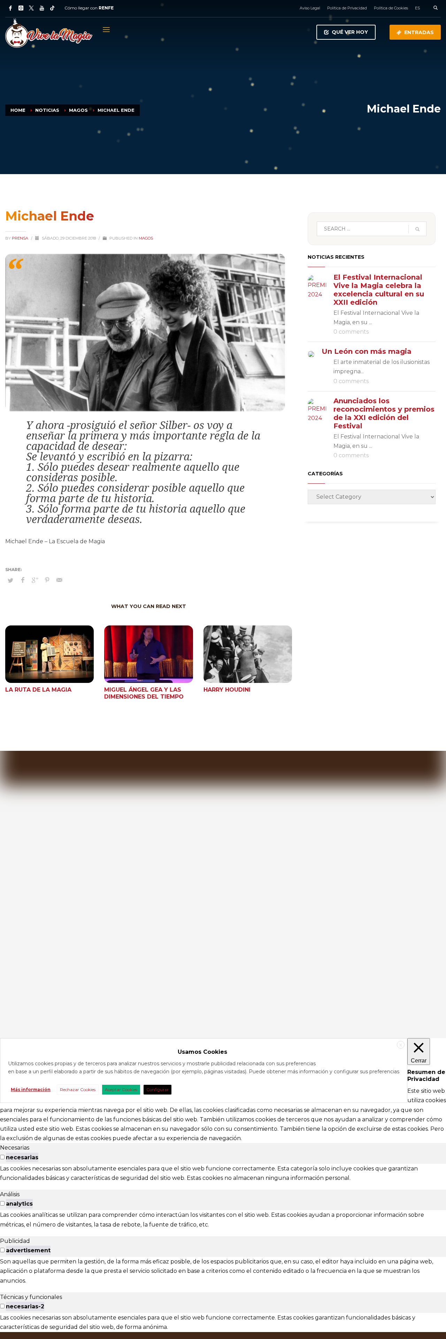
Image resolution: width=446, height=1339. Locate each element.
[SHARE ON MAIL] (59, 580)
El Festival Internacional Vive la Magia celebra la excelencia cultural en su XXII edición (378, 289)
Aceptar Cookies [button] (121, 1089)
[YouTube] (42, 8)
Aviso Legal (310, 8)
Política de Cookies (391, 8)
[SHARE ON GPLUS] (35, 580)
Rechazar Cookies (77, 1089)
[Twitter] (31, 8)
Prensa (20, 238)
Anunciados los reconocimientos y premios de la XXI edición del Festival (384, 413)
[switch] (2, 1157)
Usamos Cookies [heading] (202, 1052)
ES (417, 8)
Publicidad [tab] (15, 1241)
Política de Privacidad (347, 8)
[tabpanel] (223, 1173)
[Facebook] (10, 8)
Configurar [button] (157, 1089)
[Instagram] (21, 8)
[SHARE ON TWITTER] (10, 580)
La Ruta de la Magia (38, 689)
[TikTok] (52, 8)
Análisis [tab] (10, 1194)
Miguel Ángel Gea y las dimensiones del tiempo (144, 693)
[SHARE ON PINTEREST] (47, 580)
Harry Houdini (227, 689)
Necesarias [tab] (14, 1147)
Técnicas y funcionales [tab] (31, 1297)
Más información (31, 1089)
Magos (146, 238)
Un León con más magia (367, 351)
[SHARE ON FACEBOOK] (22, 580)
